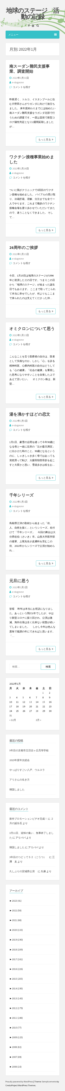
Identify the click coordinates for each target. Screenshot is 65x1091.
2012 (17, 1008)
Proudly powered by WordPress (19, 1081)
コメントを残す (22, 87)
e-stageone (18, 82)
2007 (16, 1057)
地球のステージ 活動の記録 (32, 13)
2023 (16, 900)
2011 (17, 1017)
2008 (16, 1047)
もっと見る (44, 139)
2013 (17, 998)
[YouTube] (32, 25)
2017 (17, 959)
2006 (16, 1066)
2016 (17, 969)
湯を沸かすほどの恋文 (29, 414)
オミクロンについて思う (32, 328)
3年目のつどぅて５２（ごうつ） (29, 857)
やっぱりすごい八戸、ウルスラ (27, 769)
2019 (17, 939)
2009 (17, 1037)
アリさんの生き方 (19, 779)
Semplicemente (49, 1081)
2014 (17, 988)
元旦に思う (19, 580)
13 (30, 702)
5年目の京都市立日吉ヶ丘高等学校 (29, 750)
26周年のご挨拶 (23, 247)
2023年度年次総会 (19, 760)
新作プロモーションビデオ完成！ (28, 818)
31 (10, 715)
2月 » (38, 720)
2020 (17, 930)
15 (43, 702)
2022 (16, 910)
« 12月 (12, 720)
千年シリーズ (21, 495)
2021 (16, 920)
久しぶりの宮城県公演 (23, 871)
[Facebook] (28, 25)
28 (37, 711)
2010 (16, 1027)
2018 (17, 949)
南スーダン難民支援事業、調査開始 (29, 69)
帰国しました (17, 789)
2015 (17, 978)
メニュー (13, 34)
